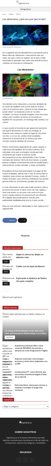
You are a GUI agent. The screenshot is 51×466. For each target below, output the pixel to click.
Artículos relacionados (12, 248)
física (4, 55)
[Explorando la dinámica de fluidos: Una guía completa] (8, 281)
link (11, 209)
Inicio (4, 14)
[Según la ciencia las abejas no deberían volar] (8, 258)
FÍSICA (18, 14)
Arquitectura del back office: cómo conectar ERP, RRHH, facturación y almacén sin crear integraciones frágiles (31, 348)
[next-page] (8, 290)
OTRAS (11, 14)
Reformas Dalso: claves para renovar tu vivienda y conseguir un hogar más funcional (31, 387)
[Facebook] (18, 459)
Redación (25, 235)
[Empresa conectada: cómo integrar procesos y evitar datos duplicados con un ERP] (7, 369)
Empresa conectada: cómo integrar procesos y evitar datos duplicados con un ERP (31, 361)
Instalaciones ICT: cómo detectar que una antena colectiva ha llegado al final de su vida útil (31, 374)
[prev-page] (4, 290)
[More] (30, 220)
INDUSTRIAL (9, 337)
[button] (4, 3)
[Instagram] (25, 459)
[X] (32, 459)
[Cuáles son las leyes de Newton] (8, 269)
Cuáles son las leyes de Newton (30, 266)
